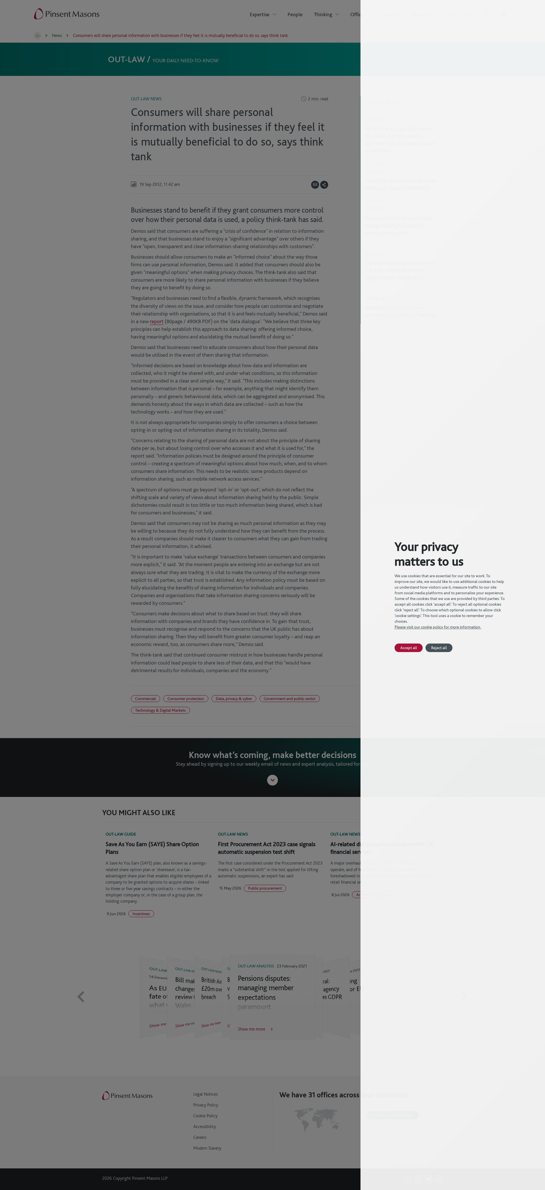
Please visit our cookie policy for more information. (438, 627)
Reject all (439, 647)
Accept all (408, 647)
